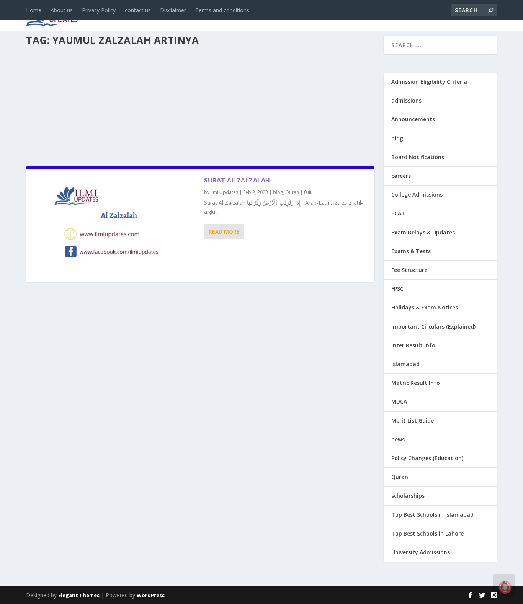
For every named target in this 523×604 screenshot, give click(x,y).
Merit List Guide (412, 420)
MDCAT (401, 401)
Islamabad (405, 364)
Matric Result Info (415, 382)
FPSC (397, 288)
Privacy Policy (99, 10)
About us (62, 10)
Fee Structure (409, 270)
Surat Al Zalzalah (237, 180)
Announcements (375, 16)
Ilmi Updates (224, 192)
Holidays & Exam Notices (424, 307)
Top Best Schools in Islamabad (432, 514)
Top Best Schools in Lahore (427, 533)
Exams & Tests (306, 16)
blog (170, 16)
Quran (292, 192)
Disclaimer (173, 10)
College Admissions (417, 194)
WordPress (151, 595)
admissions (244, 16)
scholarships (408, 495)
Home (33, 10)
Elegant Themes (79, 595)
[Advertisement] (200, 104)
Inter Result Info (413, 345)
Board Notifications (417, 157)
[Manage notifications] (505, 587)
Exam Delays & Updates (423, 232)
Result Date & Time (452, 16)
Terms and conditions (222, 10)
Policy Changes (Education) (427, 458)
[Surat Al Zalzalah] (115, 225)
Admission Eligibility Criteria (429, 81)
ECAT (398, 213)
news (141, 16)
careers (202, 16)
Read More (224, 231)
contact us (138, 10)
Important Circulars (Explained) (433, 326)
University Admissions (420, 552)
